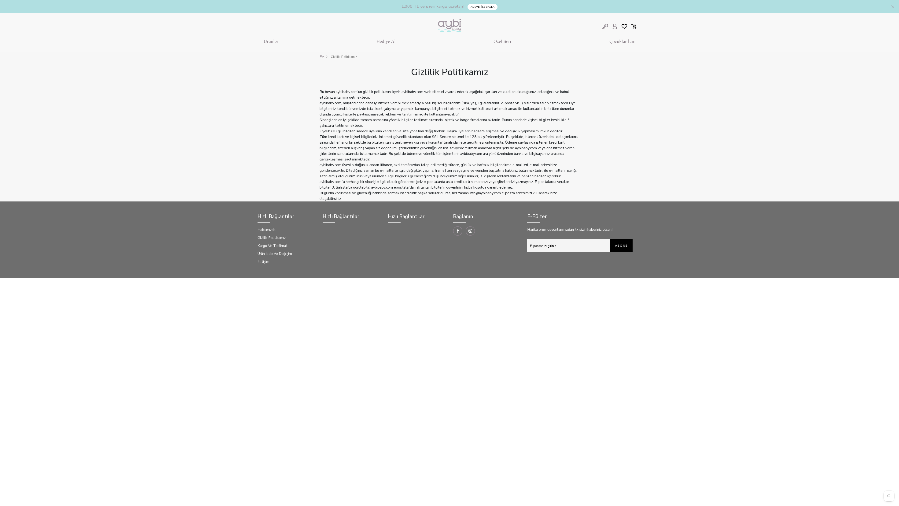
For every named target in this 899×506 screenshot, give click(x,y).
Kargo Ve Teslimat (272, 245)
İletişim (263, 261)
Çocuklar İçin (622, 41)
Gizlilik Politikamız (272, 237)
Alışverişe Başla (482, 7)
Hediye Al (386, 41)
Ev (322, 56)
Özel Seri (502, 41)
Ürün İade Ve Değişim (275, 253)
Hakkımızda (267, 229)
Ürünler (271, 41)
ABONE (621, 246)
